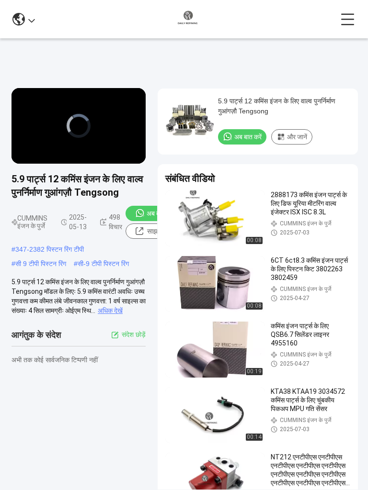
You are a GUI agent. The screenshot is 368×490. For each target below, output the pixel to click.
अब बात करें (160, 213)
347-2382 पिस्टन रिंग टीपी (49, 249)
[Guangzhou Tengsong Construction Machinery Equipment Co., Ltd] (188, 19)
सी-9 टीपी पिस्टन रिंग (103, 263)
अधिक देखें (110, 310)
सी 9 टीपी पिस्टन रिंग (40, 263)
